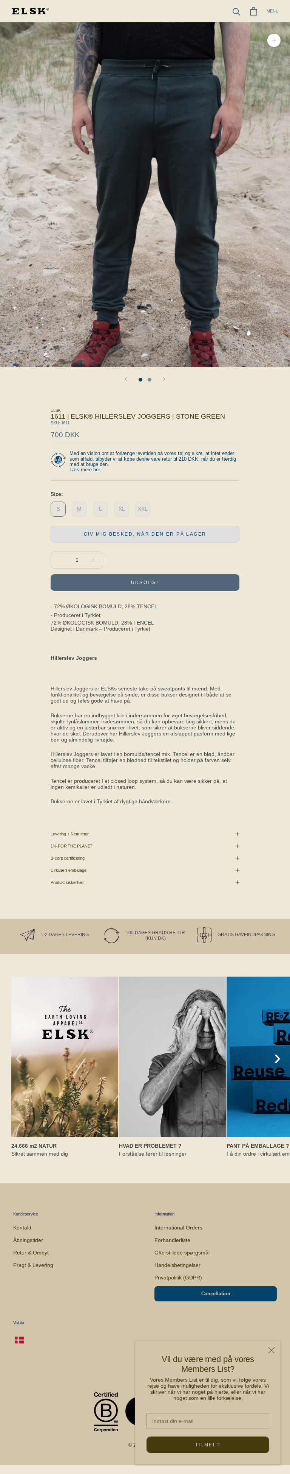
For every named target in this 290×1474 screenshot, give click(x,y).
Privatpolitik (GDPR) (178, 1278)
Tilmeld (208, 1445)
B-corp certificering (68, 858)
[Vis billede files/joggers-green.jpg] (149, 380)
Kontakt (22, 1228)
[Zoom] (274, 40)
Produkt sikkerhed (67, 882)
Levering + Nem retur (70, 834)
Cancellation (215, 1293)
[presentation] (18, 1057)
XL (122, 509)
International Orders (178, 1228)
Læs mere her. (85, 469)
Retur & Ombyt (31, 1253)
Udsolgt (145, 582)
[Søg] (237, 11)
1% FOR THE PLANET (72, 846)
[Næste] (164, 379)
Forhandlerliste (172, 1240)
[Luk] (271, 1350)
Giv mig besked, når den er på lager (145, 534)
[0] (253, 11)
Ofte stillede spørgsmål (182, 1253)
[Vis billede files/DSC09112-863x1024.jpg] (140, 380)
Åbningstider (28, 1240)
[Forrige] (126, 379)
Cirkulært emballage (68, 870)
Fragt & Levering (33, 1265)
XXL (143, 509)
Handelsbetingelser (177, 1265)
